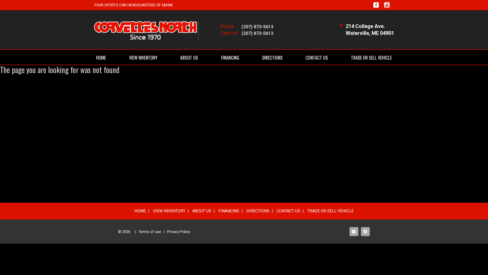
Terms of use (150, 231)
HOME (101, 57)
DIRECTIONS (272, 57)
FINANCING (230, 57)
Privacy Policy (178, 231)
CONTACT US (317, 57)
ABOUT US (189, 57)
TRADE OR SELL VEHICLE (371, 57)
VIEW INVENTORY (143, 57)
